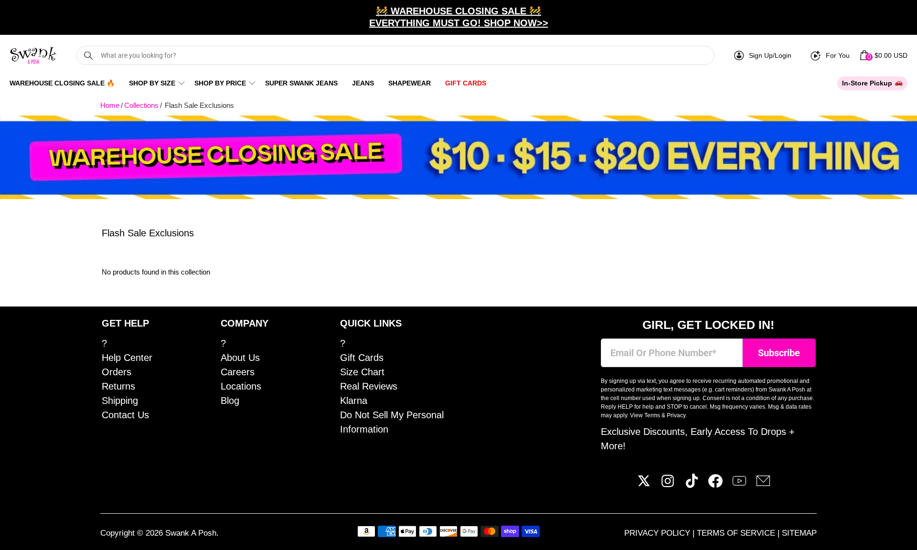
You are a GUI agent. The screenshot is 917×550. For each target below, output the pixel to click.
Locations (241, 386)
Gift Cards (465, 83)
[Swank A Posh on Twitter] (644, 484)
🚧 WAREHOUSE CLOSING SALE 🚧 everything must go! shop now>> (458, 17)
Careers (238, 372)
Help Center (127, 357)
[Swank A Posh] (33, 55)
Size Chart (362, 372)
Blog (230, 400)
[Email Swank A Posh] (763, 484)
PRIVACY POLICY (658, 533)
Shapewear (409, 83)
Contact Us (125, 415)
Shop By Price (220, 83)
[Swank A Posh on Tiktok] (691, 484)
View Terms (645, 415)
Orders (116, 372)
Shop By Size (152, 83)
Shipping (120, 400)
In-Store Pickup (867, 83)
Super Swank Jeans (301, 83)
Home (109, 105)
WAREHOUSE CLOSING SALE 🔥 (62, 83)
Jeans (363, 83)
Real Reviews (368, 386)
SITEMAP (799, 533)
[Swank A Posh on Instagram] (668, 484)
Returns (118, 386)
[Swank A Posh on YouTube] (739, 484)
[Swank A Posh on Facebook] (715, 484)
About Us (240, 357)
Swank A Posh (190, 533)
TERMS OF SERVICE (737, 533)
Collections (141, 105)
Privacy (676, 415)
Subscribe (779, 353)
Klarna (353, 400)
